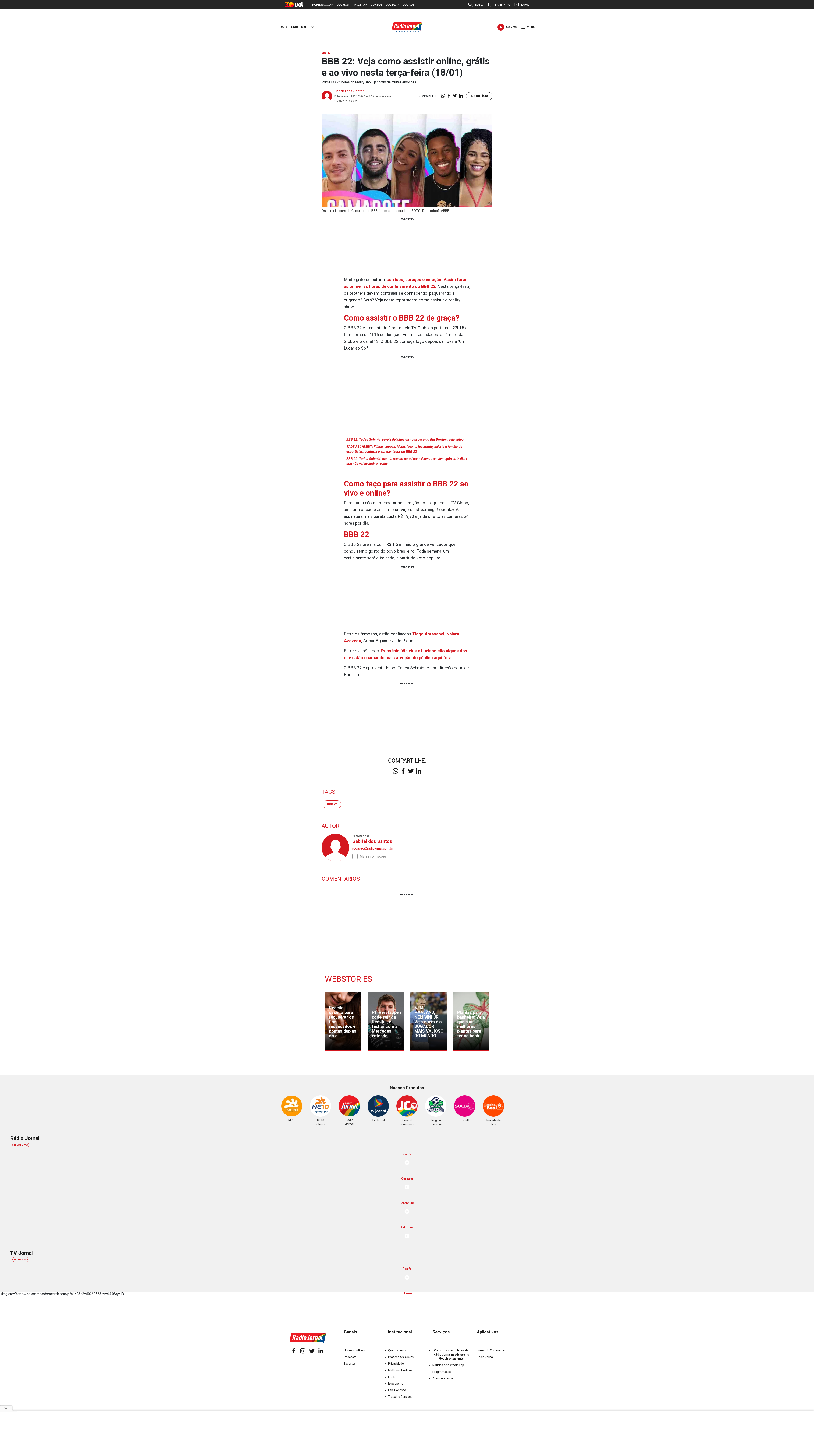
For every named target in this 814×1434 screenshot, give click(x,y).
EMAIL (525, 4)
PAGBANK (360, 4)
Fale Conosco (397, 1390)
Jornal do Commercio (491, 1350)
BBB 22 (332, 804)
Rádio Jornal (485, 1357)
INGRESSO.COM (322, 4)
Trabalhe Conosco (400, 1396)
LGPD (391, 1377)
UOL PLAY (392, 4)
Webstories (348, 979)
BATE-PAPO (502, 4)
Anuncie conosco (443, 1378)
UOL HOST (344, 4)
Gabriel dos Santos (349, 91)
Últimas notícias (354, 1350)
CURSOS (376, 4)
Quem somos (397, 1350)
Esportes (350, 1363)
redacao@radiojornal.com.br (372, 849)
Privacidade (396, 1363)
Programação (441, 1372)
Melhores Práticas (400, 1370)
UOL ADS (408, 4)
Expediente (395, 1383)
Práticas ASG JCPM (401, 1357)
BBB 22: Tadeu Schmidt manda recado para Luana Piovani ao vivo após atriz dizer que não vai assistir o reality (406, 461)
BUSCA (479, 4)
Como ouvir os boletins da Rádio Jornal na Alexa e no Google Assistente (451, 1354)
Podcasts (350, 1357)
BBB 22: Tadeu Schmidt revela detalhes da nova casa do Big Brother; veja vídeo (405, 439)
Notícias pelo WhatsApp (448, 1365)
